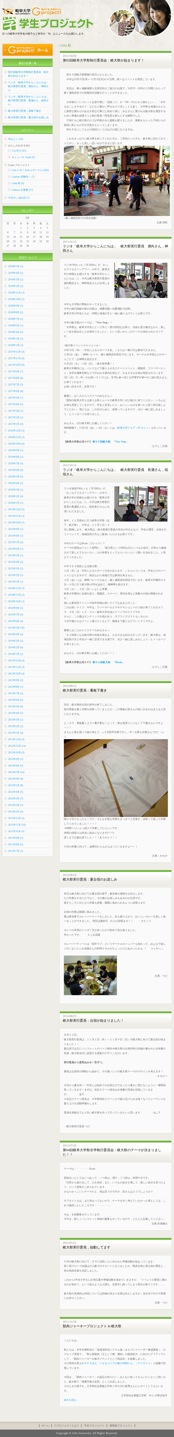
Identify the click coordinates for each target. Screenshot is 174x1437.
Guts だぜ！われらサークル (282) (30, 170)
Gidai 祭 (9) (18, 183)
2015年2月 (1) (15, 575)
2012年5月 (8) (15, 785)
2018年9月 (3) (15, 305)
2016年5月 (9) (15, 476)
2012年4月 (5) (15, 791)
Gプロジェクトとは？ (66, 1425)
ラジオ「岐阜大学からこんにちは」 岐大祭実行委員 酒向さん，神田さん (29, 86)
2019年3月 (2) (15, 279)
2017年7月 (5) (15, 384)
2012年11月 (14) (17, 745)
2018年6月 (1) (15, 325)
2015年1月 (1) (15, 581)
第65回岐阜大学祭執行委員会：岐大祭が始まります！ (103, 60)
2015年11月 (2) (16, 516)
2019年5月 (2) (15, 266)
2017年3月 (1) (15, 410)
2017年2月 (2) (15, 417)
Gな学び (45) (19, 150)
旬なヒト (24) (15, 139)
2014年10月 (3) (16, 601)
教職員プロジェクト (121, 1425)
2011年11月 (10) (17, 824)
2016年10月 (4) (16, 443)
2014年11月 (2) (16, 594)
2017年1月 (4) (15, 424)
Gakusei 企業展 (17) (22, 189)
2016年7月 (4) (15, 463)
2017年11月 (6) (16, 358)
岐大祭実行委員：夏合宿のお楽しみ (90, 879)
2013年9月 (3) (15, 680)
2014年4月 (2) (15, 634)
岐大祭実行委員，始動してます (86, 1247)
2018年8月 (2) (15, 312)
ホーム (45, 1425)
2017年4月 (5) (15, 404)
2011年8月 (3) (15, 844)
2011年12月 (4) (16, 818)
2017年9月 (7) (15, 371)
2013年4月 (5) (15, 713)
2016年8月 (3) (15, 456)
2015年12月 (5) (16, 509)
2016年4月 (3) (15, 483)
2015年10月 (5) (16, 522)
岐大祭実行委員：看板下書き (85, 690)
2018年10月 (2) (16, 299)
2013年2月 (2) (15, 726)
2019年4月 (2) (15, 272)
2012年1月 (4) (15, 811)
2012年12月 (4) (16, 739)
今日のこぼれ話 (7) (18, 197)
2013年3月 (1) (15, 719)
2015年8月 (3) (15, 535)
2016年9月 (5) (15, 450)
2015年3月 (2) (15, 568)
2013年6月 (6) (15, 699)
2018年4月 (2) (15, 332)
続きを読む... (71, 1399)
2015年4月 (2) (15, 562)
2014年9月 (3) (15, 608)
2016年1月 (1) (15, 502)
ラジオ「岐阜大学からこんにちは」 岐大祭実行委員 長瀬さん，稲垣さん (29, 100)
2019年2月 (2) (15, 286)
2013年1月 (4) (15, 732)
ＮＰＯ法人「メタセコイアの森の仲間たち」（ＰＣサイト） (118, 1363)
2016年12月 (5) (16, 430)
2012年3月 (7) (15, 798)
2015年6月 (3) (15, 548)
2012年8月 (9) (15, 765)
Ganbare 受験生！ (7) (23, 176)
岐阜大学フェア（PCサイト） (134, 427)
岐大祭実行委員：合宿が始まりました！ (93, 1020)
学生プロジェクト (94, 1425)
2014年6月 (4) (15, 621)
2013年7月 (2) (15, 693)
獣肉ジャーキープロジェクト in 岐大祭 (92, 1326)
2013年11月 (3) (16, 667)
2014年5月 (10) (16, 627)
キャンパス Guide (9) (23, 157)
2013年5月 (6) (15, 706)
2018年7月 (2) (15, 318)
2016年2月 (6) (15, 496)
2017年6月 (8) (15, 391)
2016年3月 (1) (15, 489)
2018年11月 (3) (16, 292)
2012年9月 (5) (15, 759)
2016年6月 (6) (15, 470)
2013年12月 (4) (16, 660)
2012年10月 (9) (16, 752)
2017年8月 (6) (15, 378)
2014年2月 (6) (15, 647)
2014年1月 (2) (15, 653)
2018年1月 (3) (15, 345)
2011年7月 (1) (15, 851)
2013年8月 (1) (15, 686)
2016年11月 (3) (16, 437)
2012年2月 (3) (15, 805)
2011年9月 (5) (15, 837)
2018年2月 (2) (15, 338)
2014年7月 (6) (15, 614)
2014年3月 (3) (15, 640)
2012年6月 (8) (15, 778)
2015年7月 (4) (15, 542)
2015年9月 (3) (15, 529)
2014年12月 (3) (16, 588)
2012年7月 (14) (16, 772)
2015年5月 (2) (15, 555)
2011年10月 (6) (16, 831)
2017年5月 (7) (15, 397)
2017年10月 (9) (16, 364)
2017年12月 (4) (16, 351)
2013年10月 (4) (16, 673)
